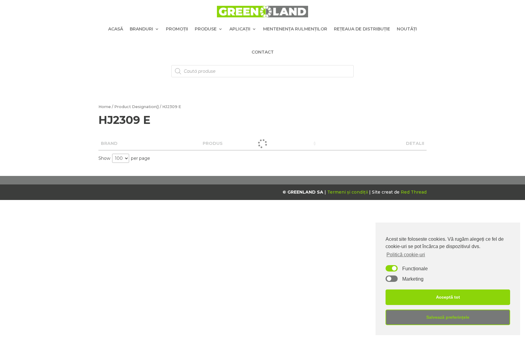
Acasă (115, 29)
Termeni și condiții (348, 192)
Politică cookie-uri (405, 254)
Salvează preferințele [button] (447, 317)
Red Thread (414, 192)
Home (104, 106)
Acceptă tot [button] (448, 297)
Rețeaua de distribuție (362, 29)
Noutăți (407, 29)
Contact (263, 52)
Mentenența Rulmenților (295, 29)
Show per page (124, 158)
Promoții (177, 29)
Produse (206, 29)
